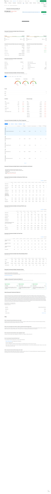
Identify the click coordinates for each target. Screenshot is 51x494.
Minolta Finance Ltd (8, 151)
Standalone (45, 180)
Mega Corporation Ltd (8, 138)
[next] (46, 286)
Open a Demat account (9, 341)
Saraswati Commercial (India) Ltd (10, 131)
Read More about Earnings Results (8, 275)
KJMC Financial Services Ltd (9, 158)
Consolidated (42, 180)
